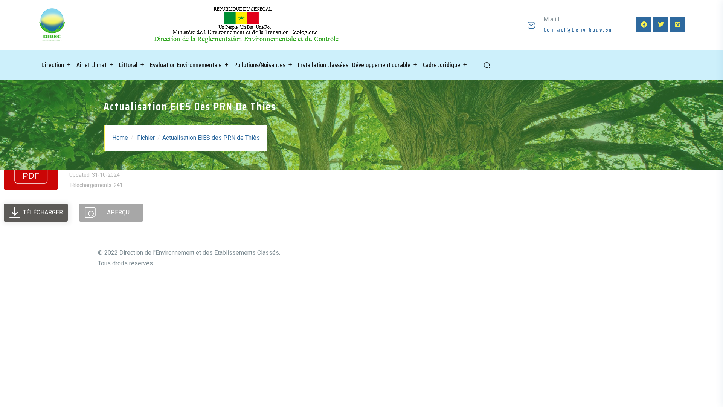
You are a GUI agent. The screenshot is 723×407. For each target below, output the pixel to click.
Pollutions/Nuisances (259, 65)
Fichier (146, 137)
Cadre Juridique (441, 65)
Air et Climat (91, 65)
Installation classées (323, 65)
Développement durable (381, 65)
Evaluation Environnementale (186, 65)
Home (120, 137)
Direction (52, 65)
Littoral (128, 65)
